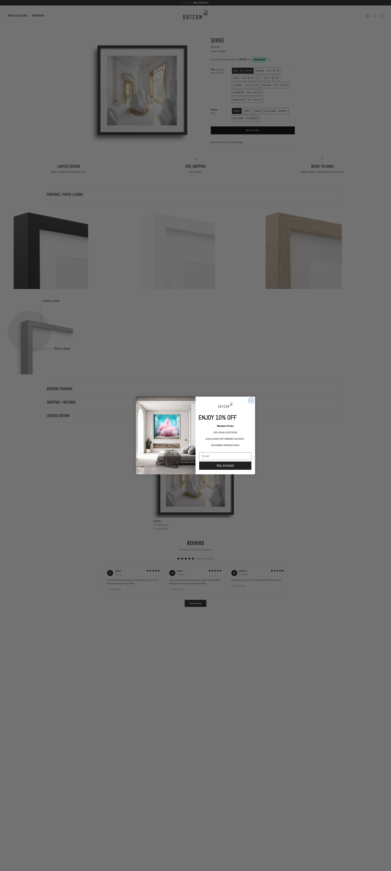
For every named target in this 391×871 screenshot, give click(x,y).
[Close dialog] (251, 400)
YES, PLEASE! (225, 466)
